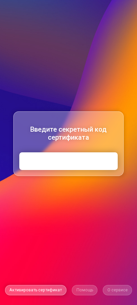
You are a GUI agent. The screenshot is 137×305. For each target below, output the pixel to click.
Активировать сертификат (35, 290)
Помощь (84, 290)
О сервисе (117, 290)
